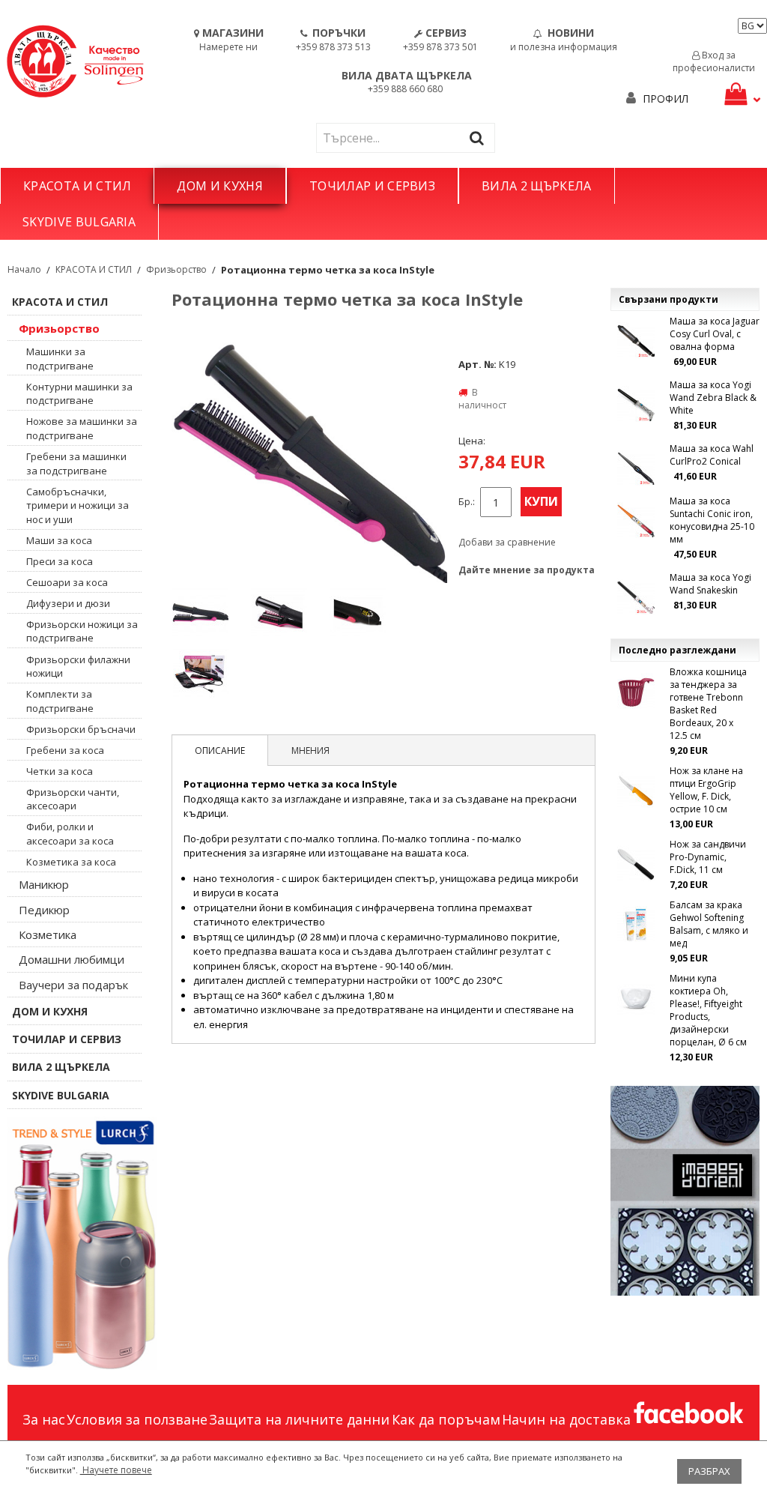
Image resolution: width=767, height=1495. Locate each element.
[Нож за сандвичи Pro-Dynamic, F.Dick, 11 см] (636, 864)
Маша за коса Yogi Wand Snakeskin (710, 584)
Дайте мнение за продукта (526, 570)
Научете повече (116, 1470)
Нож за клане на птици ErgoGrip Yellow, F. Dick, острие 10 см (706, 789)
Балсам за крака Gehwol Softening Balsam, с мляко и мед (709, 923)
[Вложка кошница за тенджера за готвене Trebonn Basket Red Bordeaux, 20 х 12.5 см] (636, 691)
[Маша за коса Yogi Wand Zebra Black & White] (636, 404)
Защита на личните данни (299, 1419)
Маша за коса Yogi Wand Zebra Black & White (713, 397)
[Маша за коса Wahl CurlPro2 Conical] (636, 468)
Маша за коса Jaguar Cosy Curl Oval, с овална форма (715, 334)
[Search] (480, 137)
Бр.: (466, 501)
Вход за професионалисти (714, 61)
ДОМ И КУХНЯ (220, 186)
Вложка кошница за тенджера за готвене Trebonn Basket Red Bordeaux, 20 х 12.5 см (708, 703)
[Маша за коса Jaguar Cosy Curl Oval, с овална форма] (636, 341)
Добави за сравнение (507, 542)
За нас (43, 1419)
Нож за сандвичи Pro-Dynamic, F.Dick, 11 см (708, 857)
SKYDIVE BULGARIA (79, 222)
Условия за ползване (137, 1419)
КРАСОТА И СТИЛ (77, 186)
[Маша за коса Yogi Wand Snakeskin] (636, 597)
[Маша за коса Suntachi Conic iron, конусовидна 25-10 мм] (636, 521)
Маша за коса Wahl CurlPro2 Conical (712, 455)
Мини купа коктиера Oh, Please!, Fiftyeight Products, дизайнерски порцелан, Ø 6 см (708, 1010)
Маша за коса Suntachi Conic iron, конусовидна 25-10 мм (712, 520)
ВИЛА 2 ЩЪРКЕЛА (536, 186)
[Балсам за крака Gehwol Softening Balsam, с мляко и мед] (636, 924)
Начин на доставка (566, 1419)
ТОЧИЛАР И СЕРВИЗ (372, 186)
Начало (24, 269)
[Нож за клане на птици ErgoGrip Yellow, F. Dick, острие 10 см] (636, 790)
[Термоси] (82, 1244)
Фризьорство (176, 269)
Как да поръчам (446, 1419)
